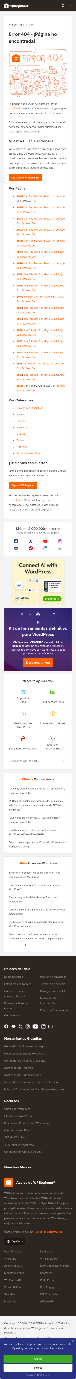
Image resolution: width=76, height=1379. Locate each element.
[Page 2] (34, 945)
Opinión (20, 421)
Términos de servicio (52, 984)
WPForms (10, 1259)
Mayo (47, 196)
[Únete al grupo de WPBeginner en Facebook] (16, 548)
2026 (19, 196)
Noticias (21, 414)
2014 (19, 330)
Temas (20, 440)
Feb (31, 196)
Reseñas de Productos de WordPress (26, 1123)
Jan (26, 196)
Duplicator (46, 1251)
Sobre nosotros (13, 977)
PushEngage (47, 1287)
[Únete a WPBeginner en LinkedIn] (45, 548)
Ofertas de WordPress (17, 1130)
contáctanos (16, 108)
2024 (19, 219)
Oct (24, 212)
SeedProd (10, 1294)
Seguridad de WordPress (19, 1145)
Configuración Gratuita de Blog (23, 1152)
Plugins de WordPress (29, 453)
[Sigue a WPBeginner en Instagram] (60, 541)
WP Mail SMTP (13, 1280)
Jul (57, 196)
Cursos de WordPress (17, 1109)
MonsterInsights (14, 1273)
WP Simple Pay (49, 1259)
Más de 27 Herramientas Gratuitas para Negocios (34, 1089)
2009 (19, 386)
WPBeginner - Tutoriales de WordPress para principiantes (16, 5)
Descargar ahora (38, 662)
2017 (19, 297)
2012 (19, 352)
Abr (41, 196)
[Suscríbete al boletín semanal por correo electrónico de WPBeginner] (60, 548)
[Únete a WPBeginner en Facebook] (16, 541)
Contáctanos (12, 1015)
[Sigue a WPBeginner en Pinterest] (30, 548)
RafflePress (47, 1280)
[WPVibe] (38, 582)
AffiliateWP (47, 1301)
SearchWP (46, 1273)
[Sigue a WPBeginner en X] (30, 541)
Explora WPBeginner (22, 485)
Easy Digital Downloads (54, 1266)
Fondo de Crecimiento (54, 1010)
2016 (19, 308)
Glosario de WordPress (18, 1116)
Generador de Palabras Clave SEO (25, 1061)
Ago (62, 196)
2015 (19, 319)
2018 (19, 286)
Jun (53, 196)
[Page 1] (25, 945)
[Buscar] (63, 5)
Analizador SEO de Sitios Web (22, 1075)
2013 (19, 341)
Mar (36, 196)
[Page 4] (50, 945)
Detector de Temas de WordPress (24, 1053)
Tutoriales (22, 447)
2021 (19, 252)
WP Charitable (49, 1294)
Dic (34, 212)
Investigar (22, 427)
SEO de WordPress (15, 1137)
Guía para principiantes (29, 408)
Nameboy (10, 1301)
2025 (19, 207)
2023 (19, 230)
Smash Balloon (13, 1287)
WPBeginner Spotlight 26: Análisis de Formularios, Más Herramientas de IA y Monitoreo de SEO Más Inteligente (36, 805)
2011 (19, 364)
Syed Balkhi (48, 1203)
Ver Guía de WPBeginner (25, 178)
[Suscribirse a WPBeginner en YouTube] (45, 541)
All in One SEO (13, 1266)
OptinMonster (12, 1251)
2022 (19, 241)
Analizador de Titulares (18, 1068)
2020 (19, 263)
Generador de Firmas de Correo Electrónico (31, 1082)
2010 (19, 375)
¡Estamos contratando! (49, 1232)
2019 (19, 274)
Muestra (21, 434)
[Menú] (71, 5)
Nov (28, 212)
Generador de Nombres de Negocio (26, 1046)
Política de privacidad (53, 977)
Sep (18, 212)
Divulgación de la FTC (53, 991)
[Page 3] (42, 945)
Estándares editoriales (17, 984)
